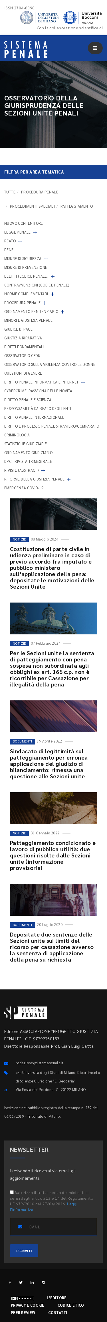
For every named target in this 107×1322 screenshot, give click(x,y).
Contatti (57, 1312)
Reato (10, 240)
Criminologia (17, 434)
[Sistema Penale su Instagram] (43, 1282)
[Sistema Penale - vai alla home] (25, 49)
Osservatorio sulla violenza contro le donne (49, 364)
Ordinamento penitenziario (31, 311)
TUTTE (9, 191)
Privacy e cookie (28, 1305)
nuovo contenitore (23, 223)
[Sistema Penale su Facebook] (9, 1282)
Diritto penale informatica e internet (41, 382)
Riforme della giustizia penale (34, 479)
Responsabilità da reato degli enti (37, 408)
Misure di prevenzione (25, 267)
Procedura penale (39, 191)
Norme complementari (26, 293)
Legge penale (17, 232)
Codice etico (71, 1305)
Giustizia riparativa (23, 337)
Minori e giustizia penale (28, 320)
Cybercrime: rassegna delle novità (38, 390)
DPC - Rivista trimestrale (28, 461)
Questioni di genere (23, 373)
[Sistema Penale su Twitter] (21, 1282)
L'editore (57, 1297)
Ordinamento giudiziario (28, 452)
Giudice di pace (18, 329)
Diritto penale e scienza (28, 399)
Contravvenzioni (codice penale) (36, 284)
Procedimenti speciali (32, 206)
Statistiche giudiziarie (25, 443)
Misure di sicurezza (23, 258)
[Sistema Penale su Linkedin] (32, 1282)
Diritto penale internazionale (34, 417)
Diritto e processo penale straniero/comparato (51, 426)
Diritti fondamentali (24, 346)
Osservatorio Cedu (22, 355)
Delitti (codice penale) (26, 276)
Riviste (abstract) (21, 470)
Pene (9, 249)
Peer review (23, 1312)
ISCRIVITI (24, 1250)
